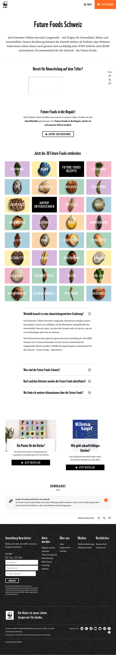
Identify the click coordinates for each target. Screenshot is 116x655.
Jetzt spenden (107, 4)
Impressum (101, 547)
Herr (20, 557)
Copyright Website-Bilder (13, 642)
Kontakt (63, 551)
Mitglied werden (48, 547)
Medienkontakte (85, 547)
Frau (11, 557)
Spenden (45, 551)
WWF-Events (47, 561)
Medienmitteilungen (86, 544)
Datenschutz (101, 544)
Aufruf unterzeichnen (60, 134)
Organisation (65, 547)
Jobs (62, 544)
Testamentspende (49, 554)
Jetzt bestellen (32, 462)
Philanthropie (47, 558)
